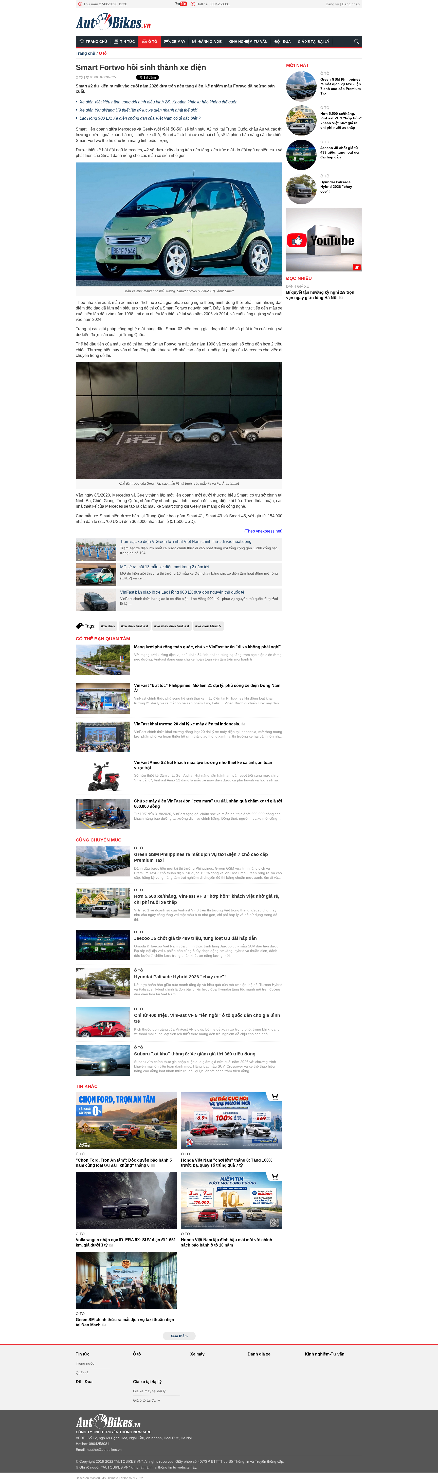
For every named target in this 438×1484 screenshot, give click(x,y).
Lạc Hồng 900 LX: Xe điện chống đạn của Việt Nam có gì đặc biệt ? (140, 118)
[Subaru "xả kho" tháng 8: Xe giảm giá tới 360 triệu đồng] (103, 1060)
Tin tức (127, 42)
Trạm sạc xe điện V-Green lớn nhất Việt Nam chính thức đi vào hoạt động (185, 541)
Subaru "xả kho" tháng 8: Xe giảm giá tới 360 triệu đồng (195, 1053)
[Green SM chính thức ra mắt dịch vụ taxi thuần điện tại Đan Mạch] (126, 1280)
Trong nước (85, 1363)
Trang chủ (96, 42)
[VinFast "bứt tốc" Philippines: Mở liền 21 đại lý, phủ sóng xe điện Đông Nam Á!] (103, 698)
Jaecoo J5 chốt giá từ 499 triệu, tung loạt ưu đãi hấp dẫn (195, 938)
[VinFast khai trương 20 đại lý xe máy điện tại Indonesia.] (103, 737)
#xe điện (108, 626)
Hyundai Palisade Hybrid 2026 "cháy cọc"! (180, 976)
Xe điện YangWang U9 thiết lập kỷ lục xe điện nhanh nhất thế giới (138, 110)
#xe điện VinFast (134, 626)
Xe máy (178, 42)
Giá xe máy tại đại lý (149, 1391)
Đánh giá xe (210, 42)
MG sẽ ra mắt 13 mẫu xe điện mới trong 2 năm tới (164, 567)
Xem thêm (179, 1336)
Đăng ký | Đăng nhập (343, 4)
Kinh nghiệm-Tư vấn (248, 42)
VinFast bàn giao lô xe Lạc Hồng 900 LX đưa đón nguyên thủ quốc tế (182, 592)
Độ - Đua (283, 42)
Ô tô (152, 42)
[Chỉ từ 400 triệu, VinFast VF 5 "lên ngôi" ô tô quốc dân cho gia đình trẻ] (103, 1022)
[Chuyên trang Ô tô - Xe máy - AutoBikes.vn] (113, 21)
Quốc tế (82, 1373)
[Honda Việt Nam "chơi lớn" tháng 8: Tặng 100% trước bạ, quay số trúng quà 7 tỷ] (231, 1120)
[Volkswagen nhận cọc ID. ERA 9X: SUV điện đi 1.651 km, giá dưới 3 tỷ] (126, 1200)
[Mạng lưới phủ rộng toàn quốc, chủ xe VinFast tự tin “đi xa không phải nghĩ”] (103, 660)
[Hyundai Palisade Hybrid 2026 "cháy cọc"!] (103, 983)
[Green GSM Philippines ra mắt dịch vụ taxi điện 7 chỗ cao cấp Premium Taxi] (103, 861)
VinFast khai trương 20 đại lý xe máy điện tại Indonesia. (187, 724)
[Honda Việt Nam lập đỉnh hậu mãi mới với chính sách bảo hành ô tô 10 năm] (231, 1200)
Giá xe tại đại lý (313, 42)
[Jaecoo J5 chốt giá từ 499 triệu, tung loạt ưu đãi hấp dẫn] (103, 945)
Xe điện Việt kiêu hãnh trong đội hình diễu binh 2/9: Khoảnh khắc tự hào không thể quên (159, 102)
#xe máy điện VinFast (171, 626)
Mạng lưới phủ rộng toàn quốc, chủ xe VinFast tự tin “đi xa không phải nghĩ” (207, 647)
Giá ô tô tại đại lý (146, 1400)
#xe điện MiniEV (208, 626)
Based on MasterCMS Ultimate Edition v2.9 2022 (109, 1478)
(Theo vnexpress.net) (263, 531)
